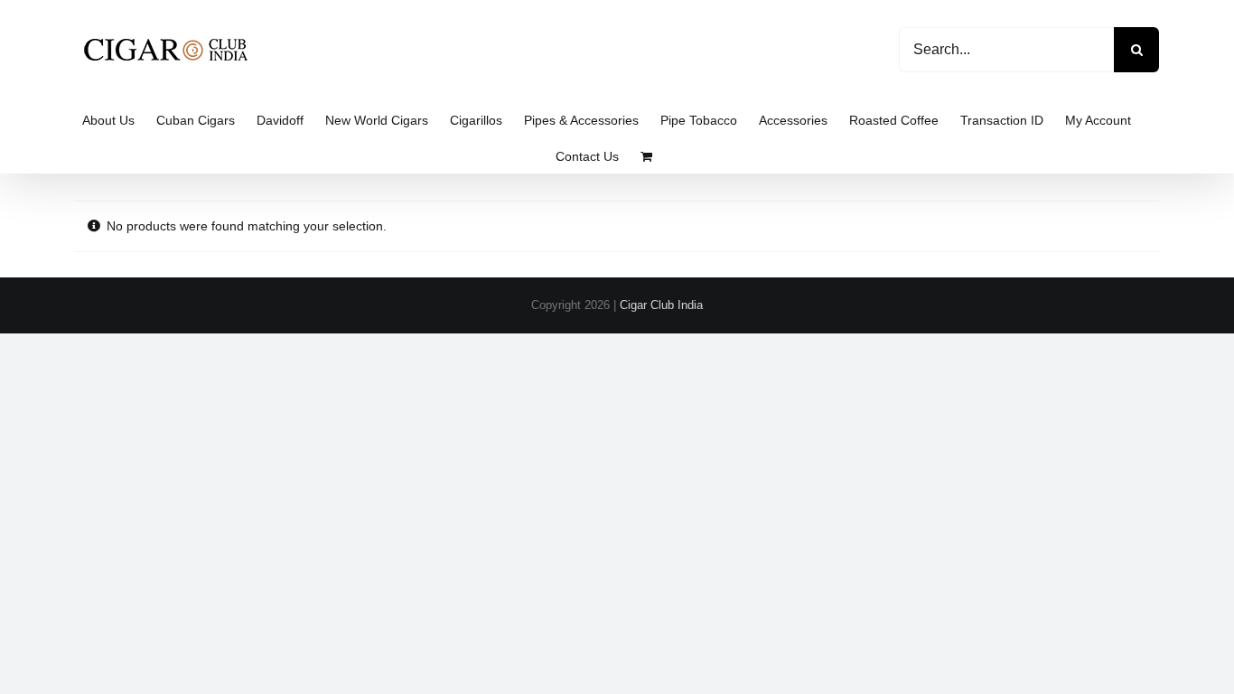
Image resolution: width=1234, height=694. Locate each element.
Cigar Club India (661, 305)
